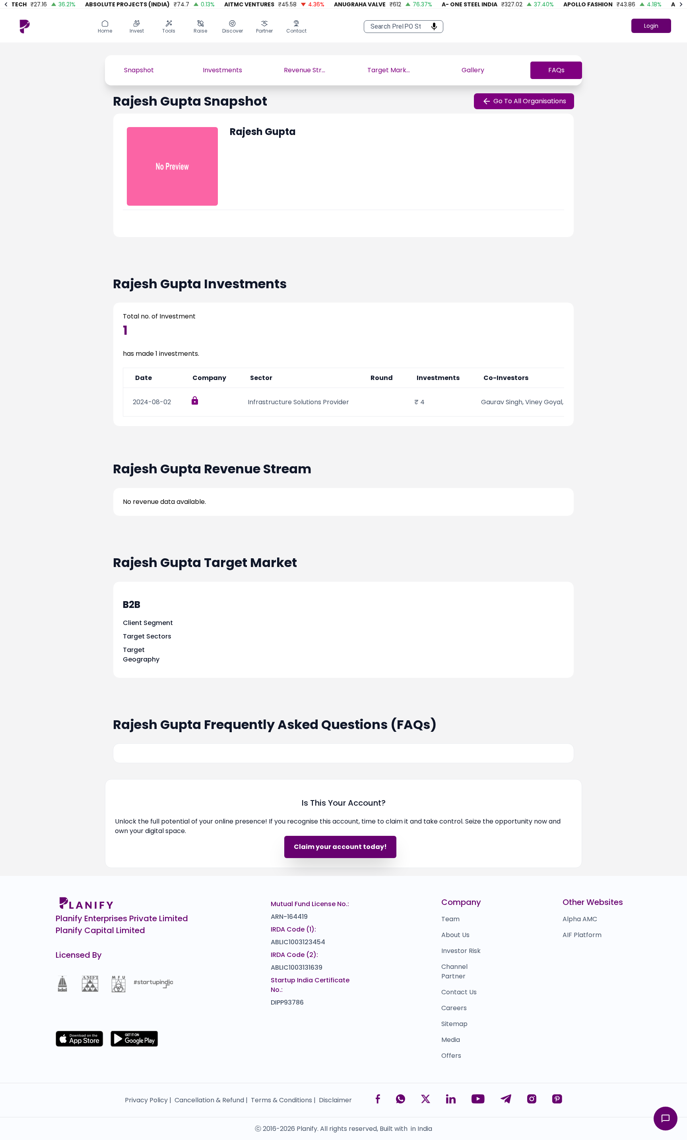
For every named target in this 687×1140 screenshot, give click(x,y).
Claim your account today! (340, 846)
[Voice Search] (432, 26)
